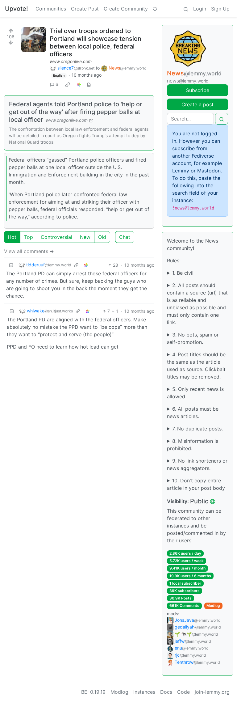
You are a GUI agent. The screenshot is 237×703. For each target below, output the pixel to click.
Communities (50, 9)
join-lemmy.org (212, 692)
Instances (144, 692)
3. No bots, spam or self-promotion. (193, 338)
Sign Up (220, 9)
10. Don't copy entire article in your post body (196, 484)
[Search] (186, 8)
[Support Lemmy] (155, 8)
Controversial (56, 237)
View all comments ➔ (29, 251)
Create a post (197, 104)
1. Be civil (182, 273)
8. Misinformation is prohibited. (192, 444)
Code (183, 692)
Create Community (126, 9)
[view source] (89, 84)
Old (102, 237)
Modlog (213, 605)
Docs (166, 692)
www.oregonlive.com (71, 61)
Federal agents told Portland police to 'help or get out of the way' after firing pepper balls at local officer (75, 111)
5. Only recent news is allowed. (195, 393)
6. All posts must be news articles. (192, 412)
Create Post (85, 9)
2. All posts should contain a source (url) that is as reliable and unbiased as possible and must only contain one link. (197, 303)
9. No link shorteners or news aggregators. (197, 464)
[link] (67, 84)
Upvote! (16, 8)
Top (28, 237)
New (85, 237)
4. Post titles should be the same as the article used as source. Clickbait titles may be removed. (196, 365)
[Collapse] (11, 265)
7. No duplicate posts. (197, 429)
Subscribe (197, 90)
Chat (124, 237)
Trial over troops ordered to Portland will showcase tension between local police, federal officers (95, 42)
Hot (12, 237)
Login (199, 9)
